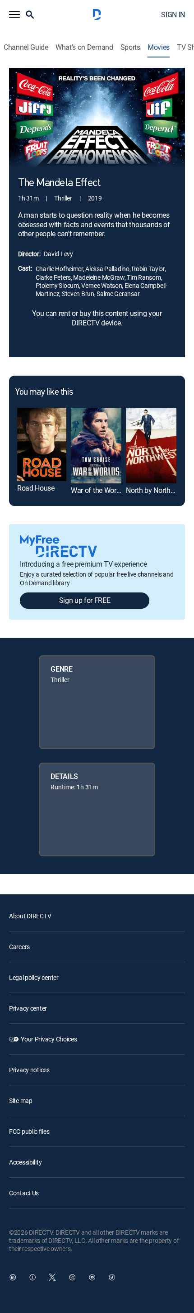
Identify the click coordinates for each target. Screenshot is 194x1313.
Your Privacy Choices (49, 1039)
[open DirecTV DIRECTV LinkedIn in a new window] (12, 1277)
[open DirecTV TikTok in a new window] (111, 1277)
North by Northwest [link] (155, 490)
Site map (20, 1100)
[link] (41, 445)
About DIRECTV (30, 916)
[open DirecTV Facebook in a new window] (32, 1277)
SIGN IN (173, 14)
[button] (14, 14)
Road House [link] (36, 488)
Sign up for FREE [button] (85, 600)
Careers (19, 946)
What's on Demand (84, 47)
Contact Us (24, 1193)
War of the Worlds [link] (98, 490)
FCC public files (29, 1131)
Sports (130, 47)
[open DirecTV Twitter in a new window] (52, 1277)
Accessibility (25, 1162)
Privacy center (28, 1008)
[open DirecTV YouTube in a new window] (92, 1277)
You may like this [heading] (44, 392)
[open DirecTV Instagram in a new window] (72, 1277)
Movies (159, 47)
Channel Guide (26, 47)
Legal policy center (34, 977)
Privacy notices (29, 1069)
